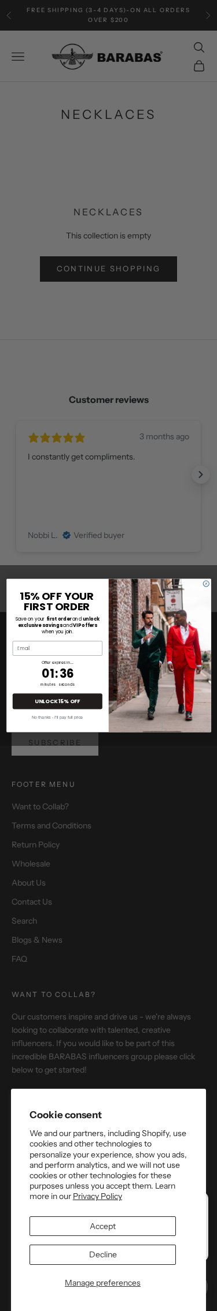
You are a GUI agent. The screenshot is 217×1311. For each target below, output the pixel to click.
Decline (103, 1254)
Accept (103, 1226)
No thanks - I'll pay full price (57, 717)
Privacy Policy (97, 1196)
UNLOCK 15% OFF (57, 701)
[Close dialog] (206, 584)
